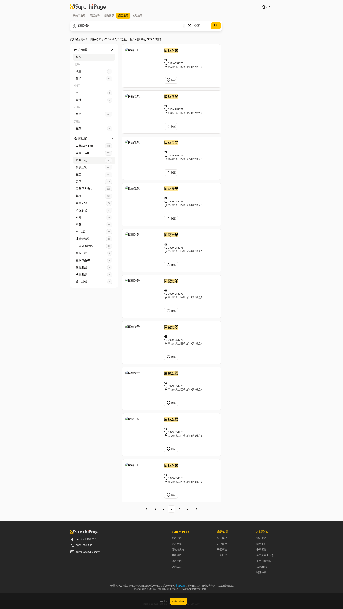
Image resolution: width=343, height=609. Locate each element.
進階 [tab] (109, 15)
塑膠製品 (93, 267)
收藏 (171, 80)
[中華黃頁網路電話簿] (88, 7)
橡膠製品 (93, 275)
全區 (78, 57)
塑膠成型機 (93, 260)
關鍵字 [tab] (79, 15)
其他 (93, 196)
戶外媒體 (222, 544)
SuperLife (261, 566)
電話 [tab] (95, 15)
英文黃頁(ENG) (264, 555)
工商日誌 (222, 555)
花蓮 (93, 129)
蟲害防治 (93, 203)
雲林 (93, 100)
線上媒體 (222, 538)
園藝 (93, 225)
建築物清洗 (93, 239)
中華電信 (261, 549)
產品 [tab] (123, 15)
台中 (93, 93)
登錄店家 (177, 566)
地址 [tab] (138, 15)
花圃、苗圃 (93, 153)
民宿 (93, 182)
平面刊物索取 (263, 561)
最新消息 (261, 544)
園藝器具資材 (93, 189)
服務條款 (177, 555)
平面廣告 (222, 549)
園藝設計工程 (93, 146)
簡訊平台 (261, 538)
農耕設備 (93, 282)
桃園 (93, 71)
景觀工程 (93, 160)
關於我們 (177, 538)
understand (178, 601)
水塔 (93, 217)
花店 (93, 175)
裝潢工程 (93, 167)
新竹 (93, 79)
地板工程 (93, 253)
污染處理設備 (93, 246)
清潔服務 (93, 210)
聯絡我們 (177, 561)
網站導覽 (177, 544)
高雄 (93, 114)
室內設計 (93, 232)
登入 (266, 7)
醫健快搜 (261, 572)
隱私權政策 (178, 549)
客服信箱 (180, 585)
